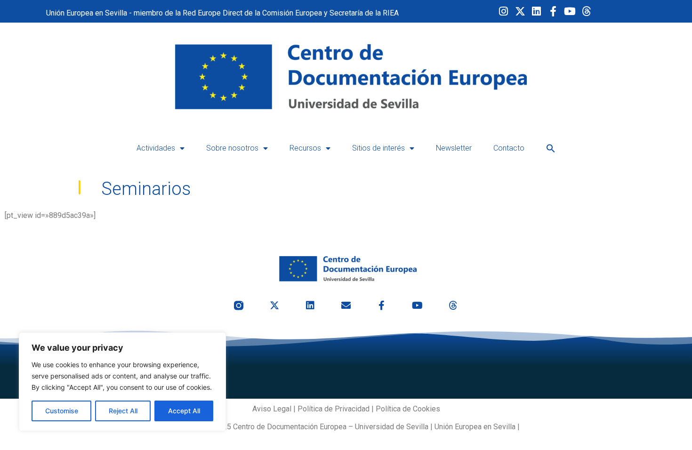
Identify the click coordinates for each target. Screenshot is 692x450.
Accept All (184, 411)
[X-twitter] (520, 11)
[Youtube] (570, 11)
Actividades (156, 148)
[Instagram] (503, 11)
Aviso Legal (271, 408)
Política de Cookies (408, 408)
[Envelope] (346, 305)
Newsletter (454, 148)
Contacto (508, 148)
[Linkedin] (536, 11)
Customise (61, 411)
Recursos (305, 148)
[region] (122, 381)
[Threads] (586, 11)
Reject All (123, 411)
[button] (551, 148)
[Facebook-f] (553, 11)
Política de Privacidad (334, 408)
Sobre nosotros (232, 148)
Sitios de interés (378, 148)
